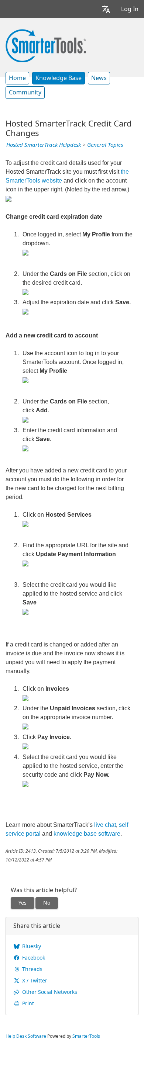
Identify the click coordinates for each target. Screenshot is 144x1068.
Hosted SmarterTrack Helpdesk (43, 145)
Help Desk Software (26, 1036)
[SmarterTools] (46, 45)
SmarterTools (86, 1036)
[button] (106, 9)
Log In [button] (129, 9)
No (46, 903)
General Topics (105, 145)
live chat (105, 825)
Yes (22, 903)
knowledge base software (87, 834)
